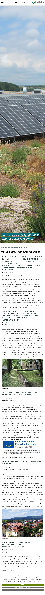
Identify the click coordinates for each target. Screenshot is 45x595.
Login (23, 2)
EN (17, 2)
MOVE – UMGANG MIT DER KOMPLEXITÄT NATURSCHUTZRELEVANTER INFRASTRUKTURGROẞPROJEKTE (16, 545)
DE (15, 2)
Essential (17, 575)
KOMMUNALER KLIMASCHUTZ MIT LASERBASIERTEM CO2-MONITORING (22, 463)
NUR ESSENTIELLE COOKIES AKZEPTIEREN (22, 587)
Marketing (28, 575)
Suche (20, 2)
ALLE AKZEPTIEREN (22, 584)
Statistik (23, 575)
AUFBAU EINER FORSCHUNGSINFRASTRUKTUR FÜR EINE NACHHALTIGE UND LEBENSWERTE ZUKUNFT (21, 394)
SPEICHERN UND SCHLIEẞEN (22, 590)
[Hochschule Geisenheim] (38, 2)
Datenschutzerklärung (38, 581)
